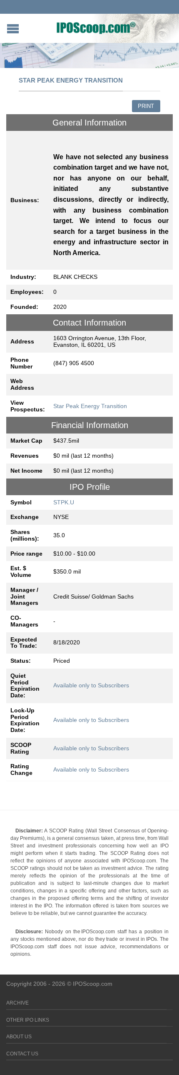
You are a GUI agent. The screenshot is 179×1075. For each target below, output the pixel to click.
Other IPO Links (27, 1019)
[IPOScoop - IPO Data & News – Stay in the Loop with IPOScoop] (96, 27)
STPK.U (63, 502)
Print (146, 106)
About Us (19, 1036)
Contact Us (22, 1053)
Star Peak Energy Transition (90, 406)
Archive (17, 1002)
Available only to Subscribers (91, 685)
